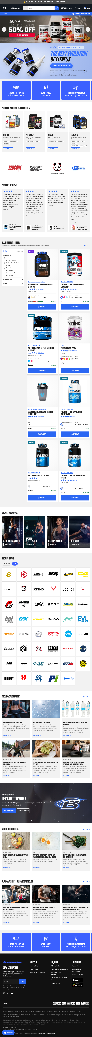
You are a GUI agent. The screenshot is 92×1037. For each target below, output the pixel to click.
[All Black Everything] (9, 664)
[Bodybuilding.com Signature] (9, 574)
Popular (7, 564)
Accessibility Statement (59, 969)
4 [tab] (44, 40)
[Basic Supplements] (53, 634)
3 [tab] (43, 40)
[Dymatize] (24, 574)
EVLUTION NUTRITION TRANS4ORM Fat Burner (73, 476)
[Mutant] (68, 574)
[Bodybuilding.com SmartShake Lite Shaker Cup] (42, 391)
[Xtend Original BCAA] (74, 328)
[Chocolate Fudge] (29, 297)
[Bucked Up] (53, 589)
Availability (7, 280)
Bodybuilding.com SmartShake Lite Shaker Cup (41, 412)
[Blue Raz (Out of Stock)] (67, 297)
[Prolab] (68, 649)
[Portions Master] (68, 634)
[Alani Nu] (68, 619)
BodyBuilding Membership (76, 970)
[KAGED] (9, 589)
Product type (8, 255)
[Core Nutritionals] (9, 649)
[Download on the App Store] (77, 980)
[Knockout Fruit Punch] (67, 359)
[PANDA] (24, 589)
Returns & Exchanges (37, 972)
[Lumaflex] (24, 678)
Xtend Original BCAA (68, 348)
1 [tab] (40, 40)
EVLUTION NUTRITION (67, 282)
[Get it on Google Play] (77, 985)
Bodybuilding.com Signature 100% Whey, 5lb (41, 285)
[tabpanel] (46, 29)
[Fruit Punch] (64, 297)
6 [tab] (48, 40)
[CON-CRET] (38, 619)
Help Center (34, 969)
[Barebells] (53, 619)
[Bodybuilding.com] (4, 8)
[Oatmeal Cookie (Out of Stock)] (34, 297)
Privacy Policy (12, 987)
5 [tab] (46, 40)
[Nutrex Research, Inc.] (38, 574)
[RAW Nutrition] (24, 664)
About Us (75, 966)
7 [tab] (50, 40)
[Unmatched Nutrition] (83, 589)
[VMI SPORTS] (38, 649)
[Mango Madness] (64, 359)
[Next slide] (88, 29)
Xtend (62, 345)
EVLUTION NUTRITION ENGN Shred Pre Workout (41, 349)
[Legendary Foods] (9, 678)
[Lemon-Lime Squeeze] (69, 359)
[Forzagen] (24, 649)
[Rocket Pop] (62, 297)
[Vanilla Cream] (32, 297)
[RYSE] (53, 604)
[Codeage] (24, 634)
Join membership (9, 811)
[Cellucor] (83, 574)
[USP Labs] (68, 678)
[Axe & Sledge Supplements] (24, 604)
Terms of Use (55, 983)
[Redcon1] (53, 574)
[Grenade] (9, 634)
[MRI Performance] (53, 649)
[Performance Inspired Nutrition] (53, 678)
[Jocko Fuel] (68, 589)
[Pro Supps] (9, 604)
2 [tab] (41, 40)
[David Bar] (38, 604)
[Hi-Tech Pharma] (38, 634)
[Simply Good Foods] (38, 664)
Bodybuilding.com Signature (36, 282)
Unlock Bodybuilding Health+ (61, 66)
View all (86, 245)
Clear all (20, 251)
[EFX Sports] (24, 619)
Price (5, 283)
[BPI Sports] (9, 619)
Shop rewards (23, 811)
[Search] (57, 8)
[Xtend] (38, 589)
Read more (85, 696)
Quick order (42, 307)
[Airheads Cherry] (62, 359)
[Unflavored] (62, 425)
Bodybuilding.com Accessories (37, 409)
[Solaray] (83, 649)
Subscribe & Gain (78, 974)
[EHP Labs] (68, 664)
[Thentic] (53, 664)
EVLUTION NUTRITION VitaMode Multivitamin (71, 412)
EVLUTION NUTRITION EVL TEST (38, 475)
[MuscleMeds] (83, 604)
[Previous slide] (4, 29)
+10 (72, 359)
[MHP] (68, 604)
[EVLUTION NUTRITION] (83, 619)
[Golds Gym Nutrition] (83, 664)
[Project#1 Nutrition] (83, 634)
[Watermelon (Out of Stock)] (69, 297)
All (15, 564)
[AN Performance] (38, 678)
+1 (72, 297)
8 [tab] (51, 40)
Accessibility (34, 966)
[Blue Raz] (29, 361)
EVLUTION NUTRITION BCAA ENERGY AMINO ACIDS (73, 285)
